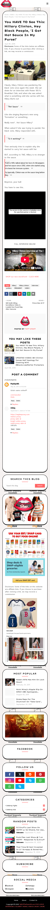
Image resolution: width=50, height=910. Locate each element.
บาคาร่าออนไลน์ (16, 395)
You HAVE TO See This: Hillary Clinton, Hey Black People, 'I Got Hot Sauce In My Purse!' (30, 347)
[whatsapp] (40, 780)
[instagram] (9, 780)
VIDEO (12, 15)
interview (35, 285)
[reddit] (30, 774)
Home (6, 15)
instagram (10, 889)
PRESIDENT (18, 288)
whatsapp (30, 886)
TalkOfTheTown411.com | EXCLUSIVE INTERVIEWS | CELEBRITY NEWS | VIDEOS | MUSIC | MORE (25, 905)
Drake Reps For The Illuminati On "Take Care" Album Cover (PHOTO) (28, 700)
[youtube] (20, 780)
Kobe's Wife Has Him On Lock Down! (30, 681)
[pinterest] (40, 774)
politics (8, 288)
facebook (9, 886)
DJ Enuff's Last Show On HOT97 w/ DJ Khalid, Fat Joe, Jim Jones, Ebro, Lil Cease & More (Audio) (30, 828)
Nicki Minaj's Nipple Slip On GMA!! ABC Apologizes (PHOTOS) (29, 690)
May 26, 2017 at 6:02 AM (18, 387)
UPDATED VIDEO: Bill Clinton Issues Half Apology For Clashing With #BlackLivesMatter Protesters (30, 361)
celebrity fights (25, 806)
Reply (12, 401)
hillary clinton (24, 285)
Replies (15, 404)
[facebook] (9, 774)
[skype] (30, 780)
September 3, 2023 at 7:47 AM (20, 411)
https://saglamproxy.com (20, 414)
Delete (18, 401)
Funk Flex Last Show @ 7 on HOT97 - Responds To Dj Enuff (30, 838)
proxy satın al (16, 419)
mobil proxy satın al (18, 423)
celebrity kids (25, 810)
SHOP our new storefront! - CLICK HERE (22, 276)
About (24, 900)
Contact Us (33, 900)
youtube (30, 889)
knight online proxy (18, 421)
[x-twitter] (20, 774)
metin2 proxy (16, 417)
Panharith (15, 383)
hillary (14, 285)
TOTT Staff (30, 329)
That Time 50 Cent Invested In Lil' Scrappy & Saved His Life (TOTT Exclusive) (29, 848)
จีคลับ (12, 397)
